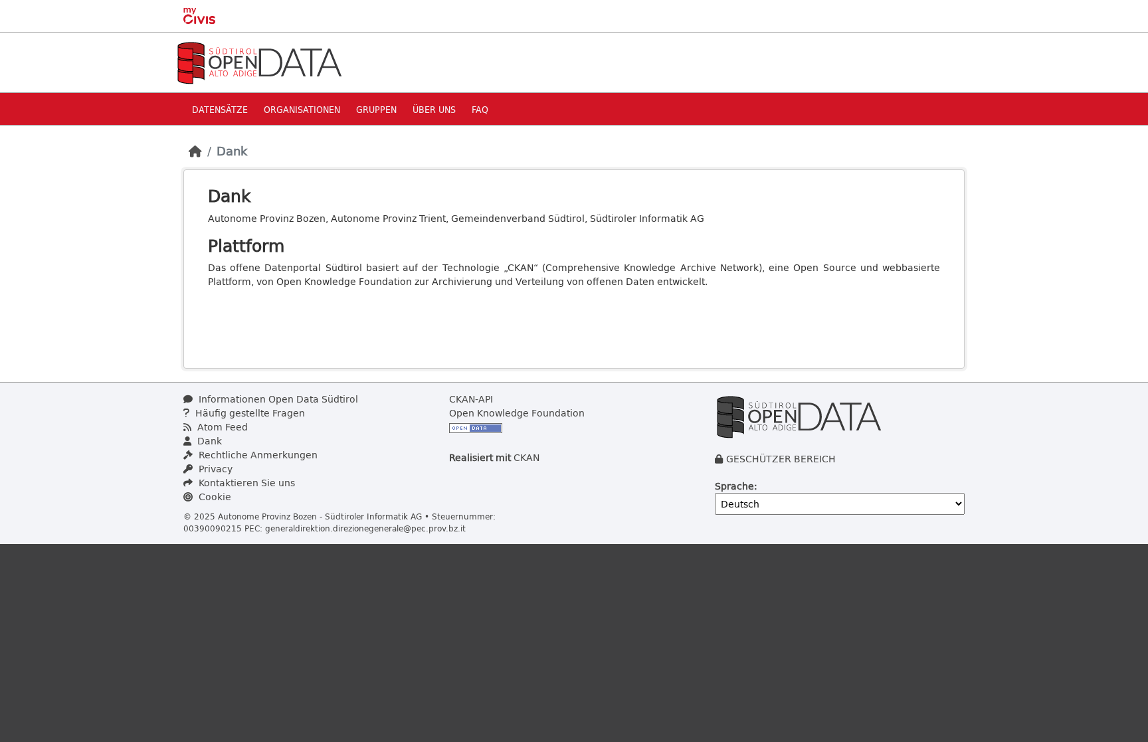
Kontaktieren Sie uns (245, 483)
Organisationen (302, 109)
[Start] (195, 150)
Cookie (213, 497)
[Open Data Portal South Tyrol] (259, 61)
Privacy (214, 469)
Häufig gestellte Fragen (249, 413)
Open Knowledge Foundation (517, 413)
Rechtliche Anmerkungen (257, 455)
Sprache (734, 486)
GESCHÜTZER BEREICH (781, 459)
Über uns (434, 109)
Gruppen (376, 109)
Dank (232, 150)
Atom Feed (221, 427)
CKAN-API (471, 399)
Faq (480, 109)
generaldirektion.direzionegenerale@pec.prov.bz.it (365, 528)
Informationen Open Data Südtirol (277, 399)
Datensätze (220, 109)
